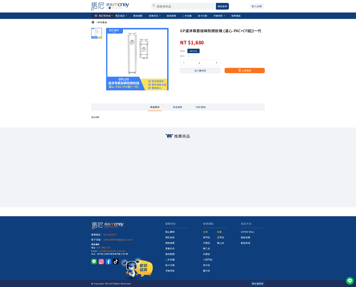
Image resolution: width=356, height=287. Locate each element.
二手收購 (187, 15)
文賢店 (206, 243)
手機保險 (218, 15)
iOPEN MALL (248, 231)
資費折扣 (154, 15)
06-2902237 (110, 234)
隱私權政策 (258, 283)
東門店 (206, 237)
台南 (205, 231)
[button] (257, 6)
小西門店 (207, 259)
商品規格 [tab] (177, 107)
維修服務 (171, 15)
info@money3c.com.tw (112, 250)
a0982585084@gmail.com (118, 239)
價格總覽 (138, 15)
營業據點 (236, 15)
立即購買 (244, 70)
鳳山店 (220, 243)
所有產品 (102, 22)
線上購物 (170, 231)
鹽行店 (206, 270)
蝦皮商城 (245, 243)
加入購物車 (200, 70)
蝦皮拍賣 (245, 237)
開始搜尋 (222, 6)
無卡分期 (202, 15)
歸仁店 (206, 248)
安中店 (206, 265)
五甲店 (220, 237)
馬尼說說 (120, 15)
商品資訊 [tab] (155, 107)
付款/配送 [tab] (201, 107)
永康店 (206, 254)
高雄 (219, 231)
